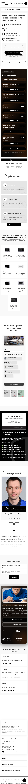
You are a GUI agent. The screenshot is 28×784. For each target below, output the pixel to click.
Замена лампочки (8, 106)
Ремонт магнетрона (9, 116)
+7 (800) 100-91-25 (18, 3)
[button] (11, 523)
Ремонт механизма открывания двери (9, 126)
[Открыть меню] (25, 3)
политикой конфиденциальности (16, 56)
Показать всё (14, 149)
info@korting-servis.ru (9, 690)
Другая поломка (14, 160)
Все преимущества (14, 224)
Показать (14, 577)
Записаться (13, 89)
